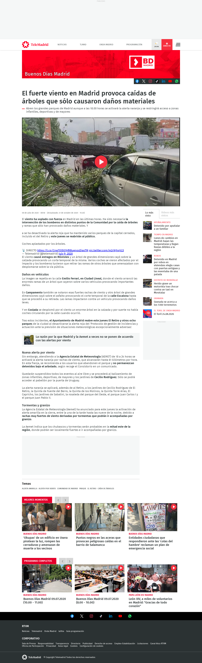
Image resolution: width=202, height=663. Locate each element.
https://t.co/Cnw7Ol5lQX (52, 250)
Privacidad (51, 646)
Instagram (150, 81)
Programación (134, 44)
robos (157, 256)
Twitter (143, 81)
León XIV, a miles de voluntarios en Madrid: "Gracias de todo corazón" (152, 578)
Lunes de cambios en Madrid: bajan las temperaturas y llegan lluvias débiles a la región (147, 237)
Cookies (74, 646)
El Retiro (92, 489)
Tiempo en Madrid (163, 234)
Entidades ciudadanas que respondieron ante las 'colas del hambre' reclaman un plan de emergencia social (152, 517)
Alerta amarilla (29, 489)
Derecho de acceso (103, 644)
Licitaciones (142, 644)
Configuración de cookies (91, 646)
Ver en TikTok (101, 616)
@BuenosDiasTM (77, 250)
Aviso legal (63, 646)
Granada (158, 298)
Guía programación (75, 631)
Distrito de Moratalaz (166, 280)
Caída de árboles (106, 489)
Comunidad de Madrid (67, 489)
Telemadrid (37, 631)
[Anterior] (58, 500)
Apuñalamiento (162, 222)
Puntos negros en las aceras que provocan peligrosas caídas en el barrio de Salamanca (100, 517)
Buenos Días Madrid (34, 534)
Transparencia (62, 644)
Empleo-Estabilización (124, 644)
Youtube (170, 81)
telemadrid (31, 657)
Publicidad (87, 644)
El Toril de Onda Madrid (167, 310)
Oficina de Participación (33, 646)
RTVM (25, 626)
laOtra (61, 631)
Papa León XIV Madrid (141, 595)
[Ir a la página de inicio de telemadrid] (35, 44)
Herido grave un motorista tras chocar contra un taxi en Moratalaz (147, 283)
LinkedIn (163, 81)
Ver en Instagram (91, 616)
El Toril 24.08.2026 (147, 313)
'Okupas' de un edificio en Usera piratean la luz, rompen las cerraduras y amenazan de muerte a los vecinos (47, 517)
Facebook (137, 81)
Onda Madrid (106, 44)
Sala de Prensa (29, 644)
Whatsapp (176, 81)
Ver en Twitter (82, 616)
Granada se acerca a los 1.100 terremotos (147, 301)
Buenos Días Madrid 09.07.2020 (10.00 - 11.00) (47, 578)
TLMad (83, 44)
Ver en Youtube (120, 616)
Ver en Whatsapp (130, 616)
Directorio (75, 644)
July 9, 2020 (66, 253)
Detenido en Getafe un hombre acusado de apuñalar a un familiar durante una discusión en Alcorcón (147, 225)
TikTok (157, 81)
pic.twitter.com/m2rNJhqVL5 (106, 250)
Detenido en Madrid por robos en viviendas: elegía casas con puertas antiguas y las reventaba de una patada (147, 259)
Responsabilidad (45, 644)
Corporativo (31, 638)
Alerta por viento (47, 489)
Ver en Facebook (72, 616)
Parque (82, 489)
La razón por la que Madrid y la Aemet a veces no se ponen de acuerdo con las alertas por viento (29, 340)
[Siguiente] (65, 500)
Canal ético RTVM (158, 644)
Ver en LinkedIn (110, 616)
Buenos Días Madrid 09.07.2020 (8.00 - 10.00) (100, 578)
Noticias (62, 44)
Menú (177, 44)
